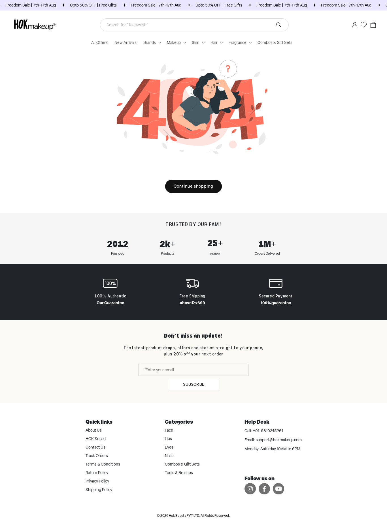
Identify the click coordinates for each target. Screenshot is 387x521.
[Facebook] (264, 488)
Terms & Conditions (103, 464)
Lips (168, 438)
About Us (94, 430)
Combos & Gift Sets (182, 464)
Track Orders (97, 455)
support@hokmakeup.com (279, 439)
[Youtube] (278, 488)
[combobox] (194, 24)
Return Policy (97, 472)
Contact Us (95, 447)
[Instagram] (250, 488)
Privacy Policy (97, 481)
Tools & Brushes (179, 472)
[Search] (279, 25)
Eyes (169, 447)
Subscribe (193, 384)
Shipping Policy (99, 489)
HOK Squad (96, 438)
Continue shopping (193, 186)
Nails (169, 455)
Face (169, 430)
